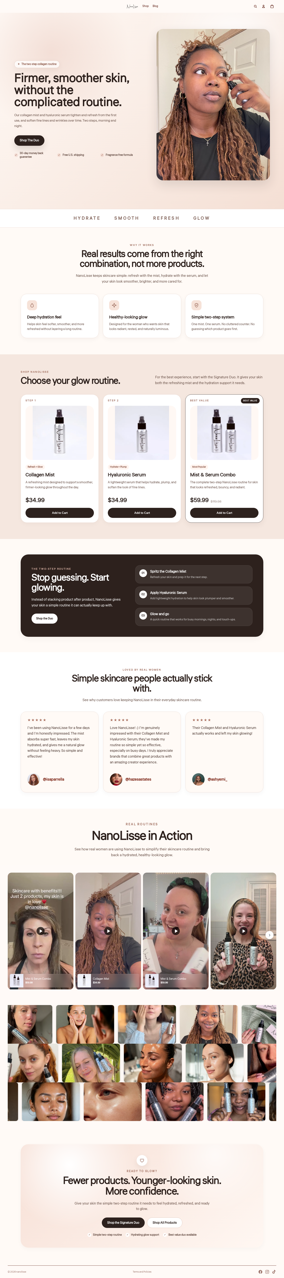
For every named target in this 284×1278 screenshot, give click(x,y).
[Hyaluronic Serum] (142, 433)
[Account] (263, 6)
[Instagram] (267, 1271)
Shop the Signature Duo (123, 1223)
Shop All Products (165, 1223)
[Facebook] (260, 1271)
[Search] (255, 6)
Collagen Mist (40, 474)
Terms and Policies (142, 1272)
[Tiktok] (274, 1271)
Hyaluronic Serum (127, 474)
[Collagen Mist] (60, 433)
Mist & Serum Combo (213, 474)
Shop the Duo (44, 618)
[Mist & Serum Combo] (224, 433)
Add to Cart (60, 512)
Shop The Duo (29, 140)
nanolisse (21, 1272)
